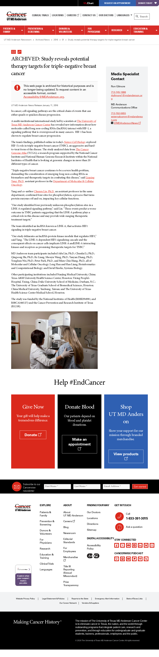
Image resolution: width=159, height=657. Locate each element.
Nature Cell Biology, (75, 142)
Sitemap (91, 529)
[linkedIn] (140, 545)
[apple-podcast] (117, 559)
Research (116, 30)
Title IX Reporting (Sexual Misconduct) (70, 571)
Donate (31, 435)
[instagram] (134, 545)
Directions (92, 523)
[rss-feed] (146, 559)
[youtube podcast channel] (128, 559)
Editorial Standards (69, 541)
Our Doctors (106, 15)
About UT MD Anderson (73, 514)
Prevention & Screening (35, 30)
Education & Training (141, 30)
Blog (66, 527)
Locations (92, 518)
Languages (123, 15)
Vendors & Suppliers (90, 603)
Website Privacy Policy (25, 599)
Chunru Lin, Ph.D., (44, 191)
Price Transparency (71, 583)
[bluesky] (146, 545)
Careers (72, 15)
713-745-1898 (118, 92)
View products (126, 454)
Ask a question (134, 526)
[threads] (152, 545)
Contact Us (89, 15)
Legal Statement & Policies (53, 599)
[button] (13, 51)
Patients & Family (9, 30)
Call (137, 516)
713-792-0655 (118, 113)
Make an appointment (79, 441)
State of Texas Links (134, 599)
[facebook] (117, 545)
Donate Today (145, 3)
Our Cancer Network (68, 603)
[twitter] (122, 545)
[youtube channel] (128, 545)
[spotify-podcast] (122, 559)
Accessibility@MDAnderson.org (43, 97)
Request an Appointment (117, 3)
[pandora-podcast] (134, 559)
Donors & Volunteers (65, 30)
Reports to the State (80, 599)
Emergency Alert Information (107, 599)
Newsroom (69, 533)
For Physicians (94, 30)
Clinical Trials (40, 15)
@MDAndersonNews (127, 123)
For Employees (69, 550)
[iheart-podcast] (140, 559)
